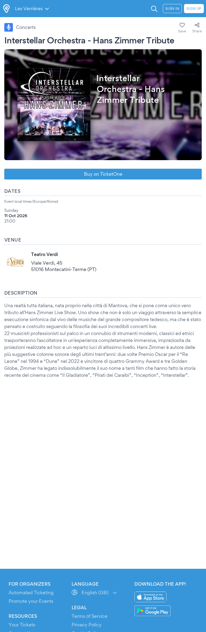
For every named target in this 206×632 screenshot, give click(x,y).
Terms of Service (89, 616)
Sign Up (193, 8)
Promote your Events (31, 601)
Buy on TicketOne (103, 174)
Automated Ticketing (31, 592)
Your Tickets (22, 624)
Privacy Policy (87, 624)
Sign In (172, 8)
